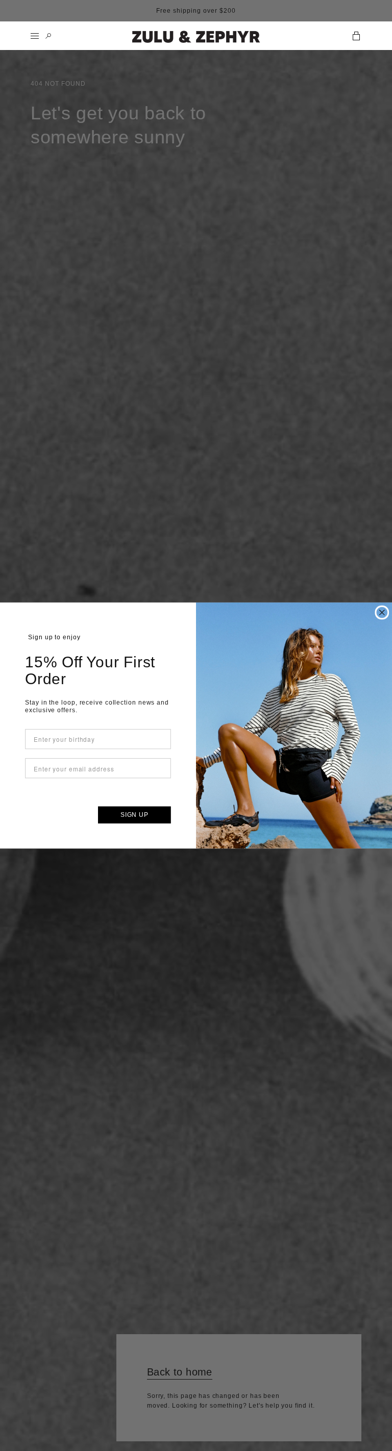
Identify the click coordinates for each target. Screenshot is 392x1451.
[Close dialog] (382, 613)
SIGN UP (134, 814)
